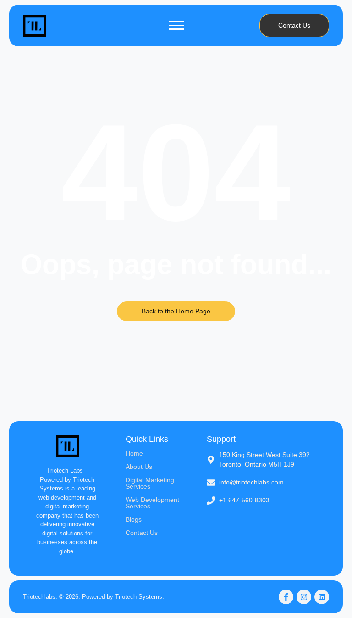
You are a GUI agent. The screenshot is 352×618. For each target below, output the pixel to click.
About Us (139, 466)
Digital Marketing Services (150, 483)
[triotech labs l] (34, 26)
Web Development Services (152, 503)
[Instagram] (304, 597)
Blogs (134, 519)
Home (134, 453)
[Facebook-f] (286, 597)
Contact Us (142, 532)
